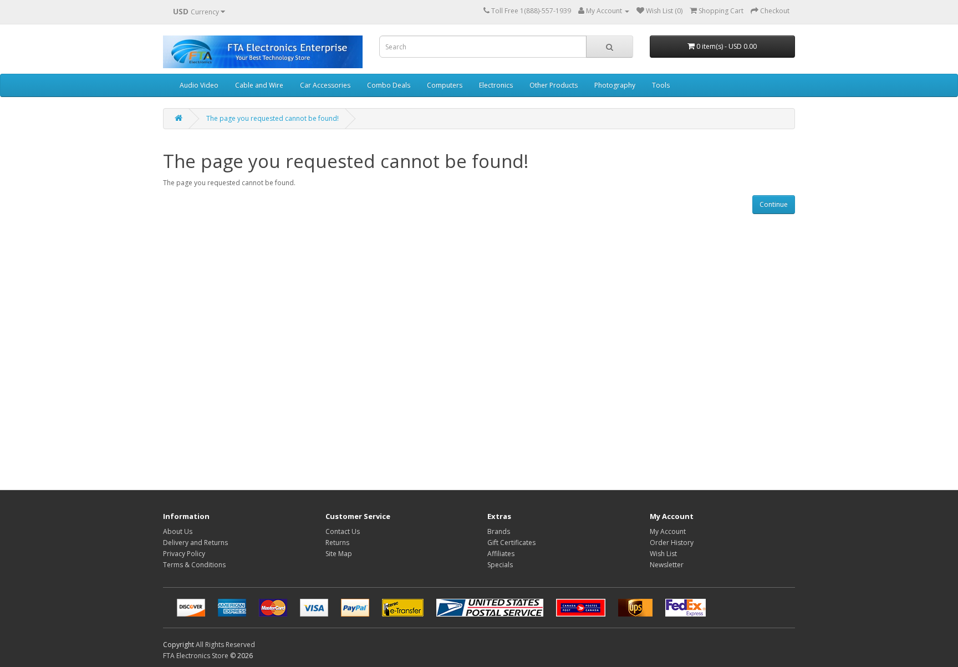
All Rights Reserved (225, 644)
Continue (774, 204)
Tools (661, 85)
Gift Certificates (511, 542)
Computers (444, 85)
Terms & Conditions (194, 564)
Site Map (338, 553)
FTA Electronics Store (195, 655)
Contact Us (342, 531)
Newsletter (667, 564)
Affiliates (500, 553)
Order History (672, 542)
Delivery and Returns (195, 542)
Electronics (496, 85)
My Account (668, 531)
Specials (500, 564)
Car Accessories (325, 85)
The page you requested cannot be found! (272, 118)
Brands (498, 531)
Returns (337, 542)
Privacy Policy (184, 553)
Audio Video (199, 85)
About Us (177, 531)
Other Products (553, 85)
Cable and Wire (259, 85)
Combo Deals (388, 85)
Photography (614, 85)
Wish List (663, 553)
